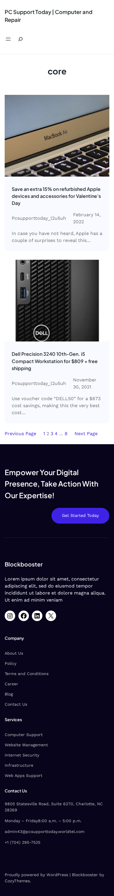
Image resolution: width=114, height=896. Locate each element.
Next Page (86, 433)
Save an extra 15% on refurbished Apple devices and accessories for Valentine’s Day (56, 196)
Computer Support (24, 734)
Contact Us (16, 704)
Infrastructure (19, 765)
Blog (9, 694)
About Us (14, 653)
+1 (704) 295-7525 (22, 842)
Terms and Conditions (27, 673)
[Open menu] (8, 39)
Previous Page (20, 433)
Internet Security (22, 755)
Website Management (26, 744)
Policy (10, 663)
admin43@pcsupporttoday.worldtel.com (44, 831)
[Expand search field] (20, 39)
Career (11, 683)
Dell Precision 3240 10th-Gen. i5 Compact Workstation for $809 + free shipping (55, 361)
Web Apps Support (23, 775)
